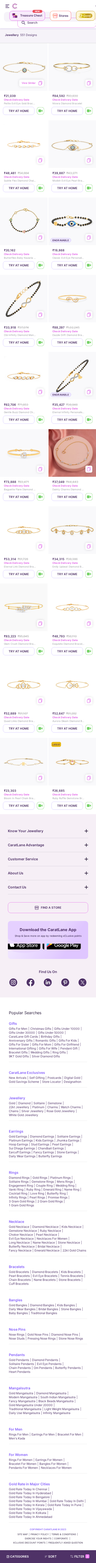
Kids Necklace (71, 1227)
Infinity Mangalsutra (56, 1413)
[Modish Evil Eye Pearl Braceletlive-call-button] (89, 188)
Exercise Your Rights (38, 1538)
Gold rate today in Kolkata (27, 1513)
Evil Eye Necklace (21, 1238)
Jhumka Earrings (67, 1140)
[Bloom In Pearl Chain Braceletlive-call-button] (41, 805)
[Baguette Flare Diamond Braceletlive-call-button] (41, 496)
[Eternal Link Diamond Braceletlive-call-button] (41, 574)
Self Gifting (37, 1078)
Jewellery (17, 1098)
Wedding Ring (65, 1185)
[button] (52, 1556)
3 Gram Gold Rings (21, 1201)
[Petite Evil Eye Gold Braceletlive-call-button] (41, 110)
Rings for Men (19, 1434)
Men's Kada (17, 1438)
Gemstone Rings (43, 1181)
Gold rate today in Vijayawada (30, 1509)
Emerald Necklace (47, 1250)
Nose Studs (17, 1338)
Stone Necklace (69, 1242)
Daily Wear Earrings (22, 1156)
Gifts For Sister (19, 1044)
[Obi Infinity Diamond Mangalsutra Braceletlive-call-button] (41, 342)
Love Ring (37, 1193)
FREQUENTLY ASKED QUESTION (65, 1542)
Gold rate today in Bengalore (29, 1497)
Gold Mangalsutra (21, 1393)
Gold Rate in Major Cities (29, 1484)
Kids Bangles (66, 1305)
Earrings (16, 1131)
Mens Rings (65, 1181)
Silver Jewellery (32, 1111)
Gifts (13, 1023)
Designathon (72, 1082)
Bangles (15, 1300)
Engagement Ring (21, 1185)
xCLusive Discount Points (29, 1542)
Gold (12, 1103)
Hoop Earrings (18, 1144)
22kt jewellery (19, 1107)
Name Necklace (44, 1242)
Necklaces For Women (52, 1238)
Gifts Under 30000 (22, 1032)
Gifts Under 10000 (67, 1028)
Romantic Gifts (45, 1040)
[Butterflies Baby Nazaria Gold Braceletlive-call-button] (41, 265)
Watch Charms (71, 1107)
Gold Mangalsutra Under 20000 (31, 1405)
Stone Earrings (67, 1152)
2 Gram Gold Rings (50, 1201)
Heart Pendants (19, 1372)
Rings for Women (20, 1460)
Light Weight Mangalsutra (61, 1409)
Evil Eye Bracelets (45, 1276)
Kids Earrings (44, 1140)
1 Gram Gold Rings (21, 1205)
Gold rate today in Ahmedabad (30, 1517)
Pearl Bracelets (19, 1276)
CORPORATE (61, 1538)
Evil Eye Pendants (49, 1364)
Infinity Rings (18, 1197)
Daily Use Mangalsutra (24, 1413)
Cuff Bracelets (19, 1284)
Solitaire (39, 1103)
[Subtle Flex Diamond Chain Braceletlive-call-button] (41, 188)
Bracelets (17, 1267)
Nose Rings (16, 1334)
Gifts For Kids (68, 1040)
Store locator (51, 1082)
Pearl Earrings (61, 1144)
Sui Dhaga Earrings (22, 1148)
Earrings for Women (49, 1460)
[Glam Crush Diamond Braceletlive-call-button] (41, 651)
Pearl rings (37, 1197)
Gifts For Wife (48, 1048)
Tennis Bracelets (71, 1276)
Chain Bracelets (20, 1280)
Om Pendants (43, 1368)
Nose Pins (17, 1329)
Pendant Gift (69, 1048)
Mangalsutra (19, 1388)
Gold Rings (39, 1177)
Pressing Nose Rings (42, 1338)
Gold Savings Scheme (24, 1082)
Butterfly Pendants (68, 1368)
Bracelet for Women (22, 1464)
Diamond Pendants (45, 1360)
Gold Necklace (19, 1227)
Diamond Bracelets (45, 1272)
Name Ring (71, 1189)
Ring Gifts (59, 1052)
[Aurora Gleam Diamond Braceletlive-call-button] (89, 728)
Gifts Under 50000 (51, 1032)
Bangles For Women (52, 1464)
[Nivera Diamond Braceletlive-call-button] (89, 110)
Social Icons (25, 950)
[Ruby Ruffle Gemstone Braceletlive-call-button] (89, 805)
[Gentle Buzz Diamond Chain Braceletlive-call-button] (41, 419)
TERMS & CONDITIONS (63, 1534)
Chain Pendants (20, 1368)
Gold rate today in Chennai (28, 1489)
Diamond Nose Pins (64, 1334)
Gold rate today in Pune (64, 1505)
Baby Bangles (18, 1313)
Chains (13, 1111)
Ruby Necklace (50, 1230)
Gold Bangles (18, 1305)
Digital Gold (72, 1078)
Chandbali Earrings (51, 1148)
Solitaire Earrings (68, 1136)
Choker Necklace (21, 1234)
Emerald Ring (52, 1189)
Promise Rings (57, 1197)
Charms (52, 1107)
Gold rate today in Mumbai (28, 1501)
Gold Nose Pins (37, 1334)
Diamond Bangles (42, 1305)
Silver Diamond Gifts (46, 1056)
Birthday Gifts (50, 1036)
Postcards (54, 1078)
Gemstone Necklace (23, 1230)
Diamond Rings (19, 1177)
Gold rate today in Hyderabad (30, 1493)
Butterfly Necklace (22, 1246)
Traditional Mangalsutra (25, 1409)
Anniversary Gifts (20, 1040)
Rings (13, 1172)
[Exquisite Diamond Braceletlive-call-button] (89, 651)
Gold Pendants (19, 1360)
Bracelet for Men (69, 1434)
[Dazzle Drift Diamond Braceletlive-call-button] (89, 342)
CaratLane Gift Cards (23, 1036)
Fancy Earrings (43, 1152)
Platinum (38, 1107)
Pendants (17, 1355)
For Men (15, 1429)
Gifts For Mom (41, 1044)
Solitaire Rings (19, 1181)
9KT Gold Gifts (19, 1056)
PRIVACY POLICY (40, 1534)
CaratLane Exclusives (27, 1072)
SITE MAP (22, 1534)
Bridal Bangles (48, 1309)
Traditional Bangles (44, 1313)
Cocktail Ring (18, 1193)
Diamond (24, 1103)
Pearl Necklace (46, 1234)
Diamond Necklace (45, 1227)
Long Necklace (19, 1242)
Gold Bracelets (19, 1272)
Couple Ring (44, 1185)
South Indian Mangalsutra (58, 1397)
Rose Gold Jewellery (61, 1111)
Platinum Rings (60, 1177)
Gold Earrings (18, 1136)
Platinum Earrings (21, 1140)
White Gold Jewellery (23, 1115)
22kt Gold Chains (74, 1250)
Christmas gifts (40, 1028)
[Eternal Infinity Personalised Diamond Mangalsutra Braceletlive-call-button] (89, 419)
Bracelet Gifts (18, 1052)
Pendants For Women (23, 1468)
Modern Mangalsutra (23, 1397)
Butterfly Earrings (50, 1156)
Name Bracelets (45, 1280)
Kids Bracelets (71, 1272)
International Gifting (22, 1048)
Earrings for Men (43, 1434)
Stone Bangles (71, 1309)
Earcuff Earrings (20, 1152)
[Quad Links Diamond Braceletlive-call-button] (41, 728)
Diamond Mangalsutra (51, 1393)
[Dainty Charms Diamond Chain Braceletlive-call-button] (89, 496)
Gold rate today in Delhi (67, 1501)
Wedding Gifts (40, 1052)
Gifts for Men (18, 1028)
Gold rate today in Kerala (27, 1505)
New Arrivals (17, 1078)
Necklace (16, 1221)
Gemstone (55, 1103)
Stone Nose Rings (71, 1338)
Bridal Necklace (49, 1246)
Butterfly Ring (56, 1193)
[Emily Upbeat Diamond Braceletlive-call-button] (89, 574)
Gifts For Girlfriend (66, 1044)
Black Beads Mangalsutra (56, 1401)
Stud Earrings (40, 1144)
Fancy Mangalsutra (22, 1401)
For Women (18, 1455)
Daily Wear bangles (22, 1309)
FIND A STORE (51, 907)
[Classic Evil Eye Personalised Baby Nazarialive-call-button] (89, 265)
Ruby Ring (33, 1189)
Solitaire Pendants (21, 1364)
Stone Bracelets (69, 1280)
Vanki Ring (16, 1189)
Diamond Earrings (42, 1136)
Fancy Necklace (20, 1250)
